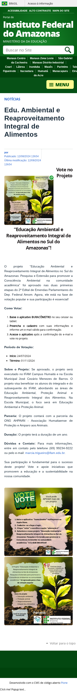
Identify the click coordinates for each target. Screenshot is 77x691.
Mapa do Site (61, 10)
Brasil (13, 3)
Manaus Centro (16, 58)
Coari (8, 66)
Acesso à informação (40, 3)
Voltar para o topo (63, 643)
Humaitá (43, 71)
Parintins (62, 66)
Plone (64, 682)
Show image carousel (44, 177)
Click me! (13, 689)
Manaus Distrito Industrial (48, 62)
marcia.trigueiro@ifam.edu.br (45, 453)
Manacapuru (60, 71)
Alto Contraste (40, 10)
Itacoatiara (26, 71)
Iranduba (34, 66)
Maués (48, 66)
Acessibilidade (17, 10)
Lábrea (20, 66)
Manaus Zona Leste (42, 58)
